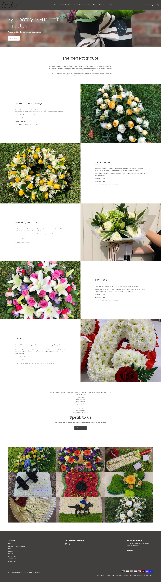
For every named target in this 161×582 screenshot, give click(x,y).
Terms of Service (13, 559)
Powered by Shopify (35, 572)
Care (94, 5)
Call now (80, 428)
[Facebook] (66, 543)
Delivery (101, 5)
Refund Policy (12, 561)
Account (147, 5)
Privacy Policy (12, 556)
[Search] (153, 5)
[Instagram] (69, 543)
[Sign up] (152, 551)
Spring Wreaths (65, 5)
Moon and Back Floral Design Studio (21, 572)
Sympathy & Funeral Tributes (81, 5)
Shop (55, 5)
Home (49, 5)
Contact (110, 5)
